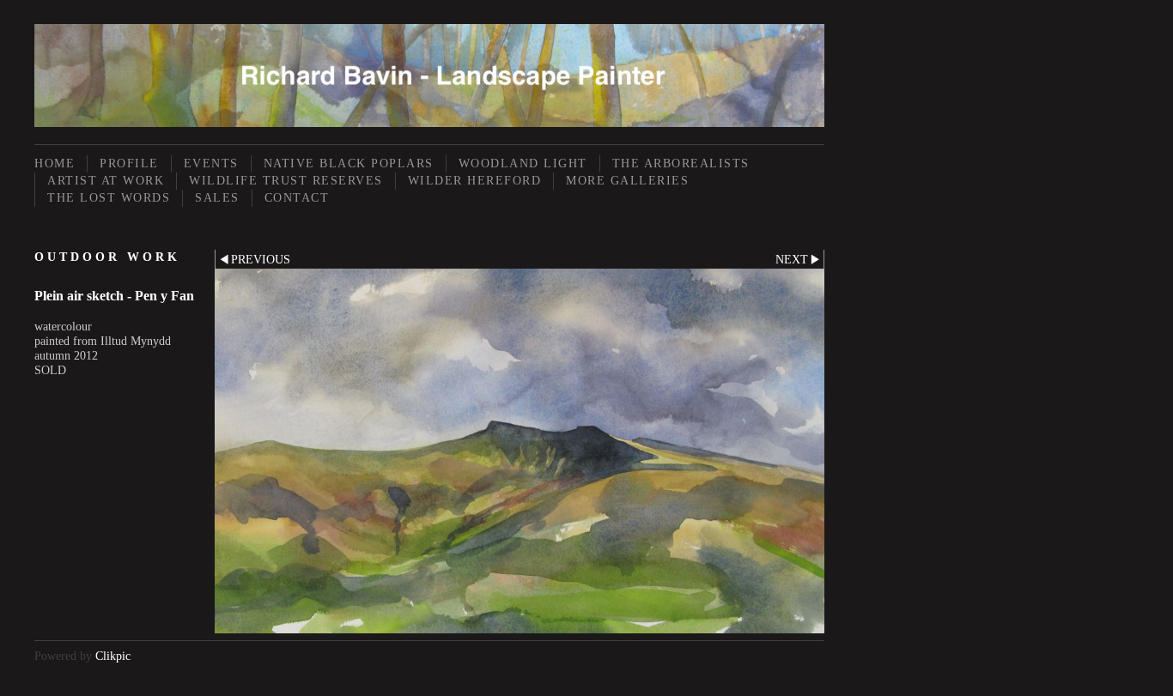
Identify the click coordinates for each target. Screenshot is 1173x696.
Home (54, 163)
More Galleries (627, 180)
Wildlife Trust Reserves (286, 180)
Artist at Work (105, 180)
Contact (297, 197)
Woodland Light (523, 163)
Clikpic (113, 656)
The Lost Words (108, 197)
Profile (129, 163)
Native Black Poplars (349, 163)
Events (211, 163)
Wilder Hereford (475, 180)
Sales (217, 197)
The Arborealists (681, 163)
